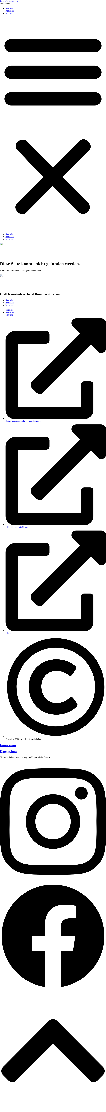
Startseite (9, 8)
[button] (53, 124)
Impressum (8, 745)
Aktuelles (10, 11)
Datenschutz (8, 751)
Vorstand (9, 13)
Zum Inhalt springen (9, 1)
